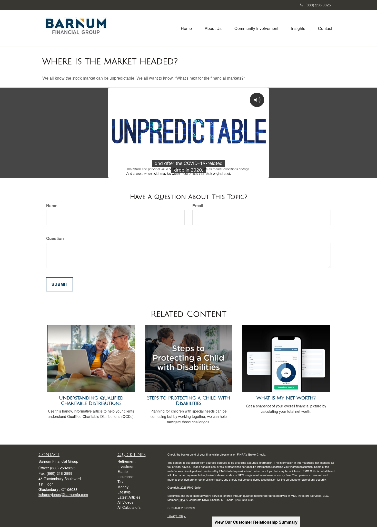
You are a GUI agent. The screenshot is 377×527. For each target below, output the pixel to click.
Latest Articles (128, 497)
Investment (126, 466)
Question (55, 238)
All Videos (125, 502)
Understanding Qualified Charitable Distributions (91, 400)
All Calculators (129, 507)
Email (197, 205)
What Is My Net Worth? (286, 397)
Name (51, 205)
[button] (213, 28)
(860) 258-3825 (318, 4)
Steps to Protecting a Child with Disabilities (188, 400)
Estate (122, 471)
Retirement (126, 461)
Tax (120, 481)
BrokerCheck (256, 454)
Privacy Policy (176, 516)
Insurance (125, 476)
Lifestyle (124, 491)
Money (122, 486)
